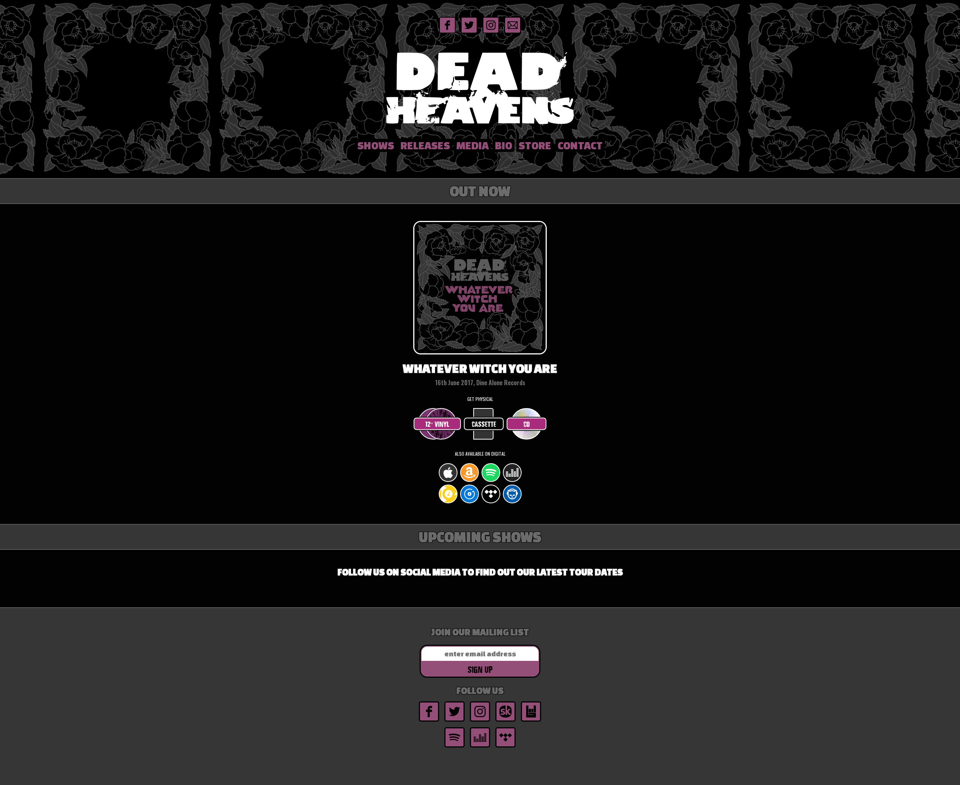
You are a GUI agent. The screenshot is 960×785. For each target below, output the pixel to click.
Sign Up (480, 669)
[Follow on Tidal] (506, 746)
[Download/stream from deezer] (512, 480)
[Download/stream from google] (448, 502)
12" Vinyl (437, 424)
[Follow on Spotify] (454, 746)
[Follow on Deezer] (480, 746)
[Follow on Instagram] (491, 32)
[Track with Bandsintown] (531, 720)
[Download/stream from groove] (469, 502)
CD (527, 424)
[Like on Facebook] (447, 32)
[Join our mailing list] (512, 32)
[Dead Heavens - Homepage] (480, 126)
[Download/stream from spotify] (491, 480)
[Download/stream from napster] (512, 502)
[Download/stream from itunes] (448, 480)
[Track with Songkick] (506, 720)
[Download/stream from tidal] (491, 502)
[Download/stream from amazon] (469, 480)
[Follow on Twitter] (469, 32)
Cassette (484, 424)
